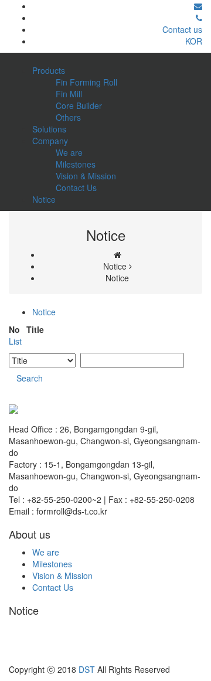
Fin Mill (69, 94)
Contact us (182, 29)
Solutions (49, 129)
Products (48, 70)
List (15, 341)
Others (68, 117)
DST (87, 669)
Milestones (76, 164)
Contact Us (76, 187)
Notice (44, 199)
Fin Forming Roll (86, 82)
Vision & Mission (86, 176)
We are (69, 152)
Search (29, 378)
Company (50, 141)
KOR (193, 41)
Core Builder (79, 105)
